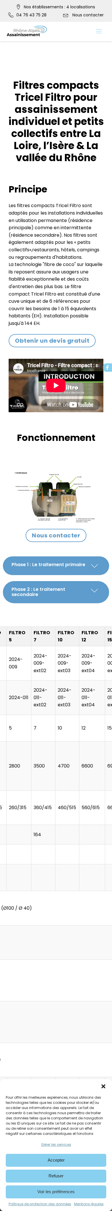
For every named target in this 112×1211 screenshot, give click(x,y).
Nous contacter (88, 15)
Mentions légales (89, 1204)
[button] (103, 1086)
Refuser (56, 1175)
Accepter (56, 1160)
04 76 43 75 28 (31, 15)
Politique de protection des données (40, 1204)
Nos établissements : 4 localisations (59, 7)
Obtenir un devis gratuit (52, 341)
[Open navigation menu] (99, 31)
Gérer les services (56, 1144)
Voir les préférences (56, 1191)
